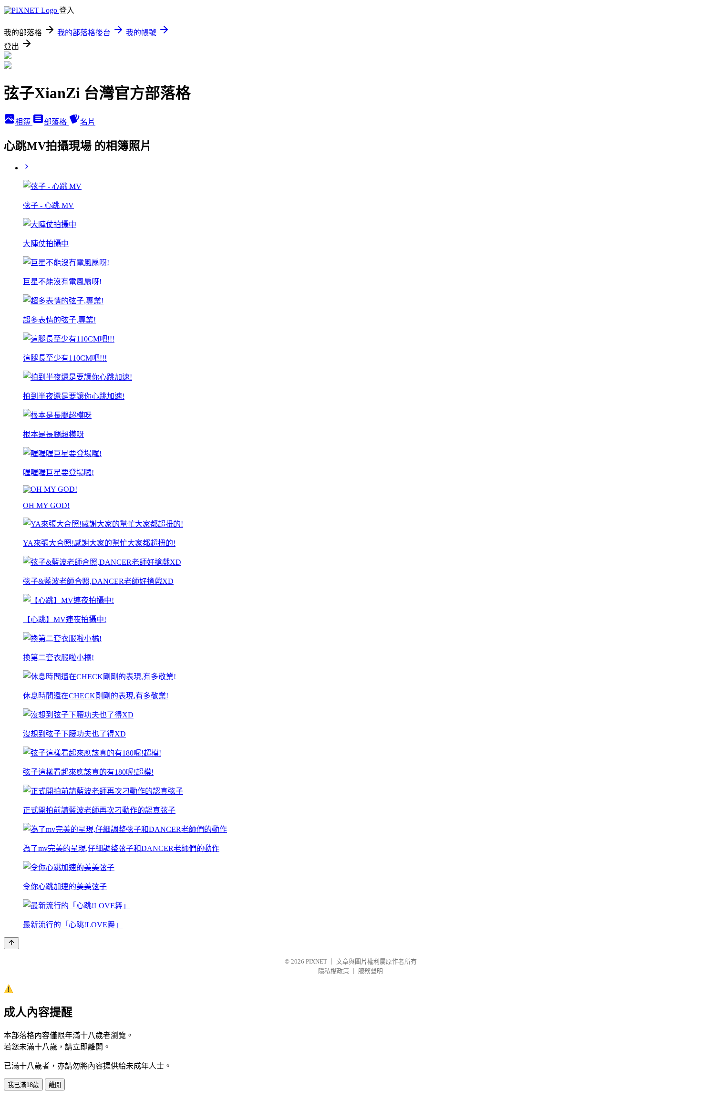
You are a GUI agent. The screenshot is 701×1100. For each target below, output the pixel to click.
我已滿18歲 (23, 1085)
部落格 (56, 122)
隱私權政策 (333, 971)
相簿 (23, 122)
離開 (55, 1085)
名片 (87, 122)
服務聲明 (370, 971)
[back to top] (11, 943)
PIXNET (316, 961)
